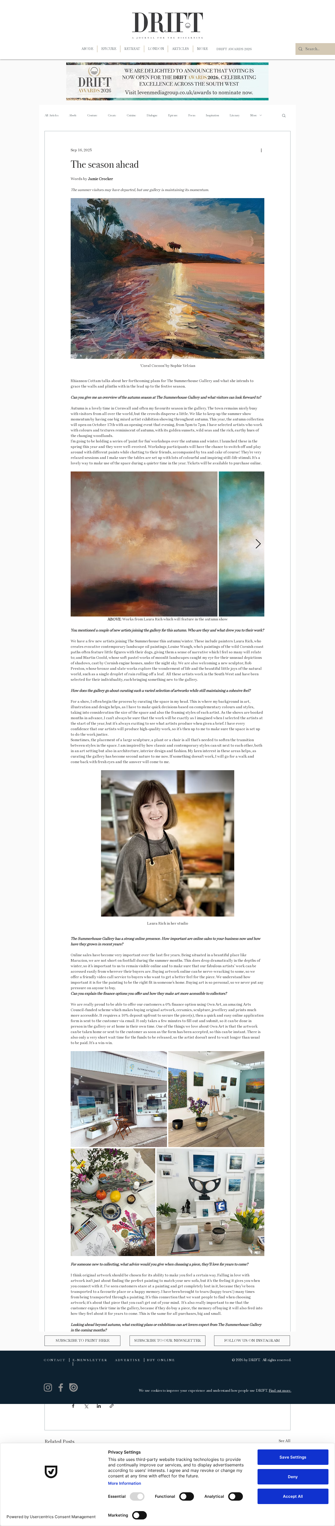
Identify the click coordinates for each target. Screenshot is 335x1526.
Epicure (173, 115)
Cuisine (131, 115)
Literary (235, 115)
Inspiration (212, 115)
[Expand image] (144, 544)
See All (285, 1441)
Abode (73, 115)
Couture (92, 115)
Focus (191, 115)
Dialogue (152, 115)
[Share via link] (111, 1405)
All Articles (51, 115)
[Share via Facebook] (73, 1405)
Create (112, 115)
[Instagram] (47, 1387)
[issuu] (73, 1387)
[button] (202, 48)
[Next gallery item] (258, 544)
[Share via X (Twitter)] (85, 1405)
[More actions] (261, 150)
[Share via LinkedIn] (98, 1405)
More (253, 115)
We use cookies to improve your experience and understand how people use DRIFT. (204, 1390)
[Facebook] (60, 1387)
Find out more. (280, 1390)
